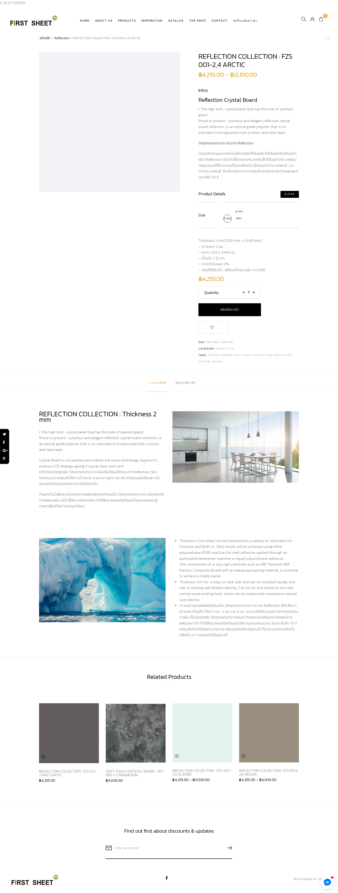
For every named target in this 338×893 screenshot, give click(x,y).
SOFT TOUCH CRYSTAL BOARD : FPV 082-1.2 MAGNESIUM (135, 773)
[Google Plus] (4, 450)
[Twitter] (4, 434)
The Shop (197, 21)
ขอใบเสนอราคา (245, 21)
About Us (103, 21)
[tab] (158, 383)
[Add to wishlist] (213, 328)
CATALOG (176, 21)
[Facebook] (4, 442)
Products (127, 21)
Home (85, 21)
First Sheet (242, 355)
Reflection (62, 38)
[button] (327, 882)
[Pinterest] (4, 459)
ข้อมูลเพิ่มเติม (185, 383)
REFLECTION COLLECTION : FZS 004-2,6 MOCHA (269, 772)
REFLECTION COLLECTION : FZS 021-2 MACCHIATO (68, 773)
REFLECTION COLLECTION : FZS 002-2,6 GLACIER (202, 772)
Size (201, 215)
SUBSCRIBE (227, 848)
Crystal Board (220, 355)
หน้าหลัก (45, 38)
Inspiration (152, 21)
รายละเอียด (158, 383)
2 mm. (227, 218)
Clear (289, 194)
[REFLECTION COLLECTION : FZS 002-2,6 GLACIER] (327, 38)
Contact (220, 21)
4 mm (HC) (239, 212)
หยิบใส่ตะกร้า (229, 309)
